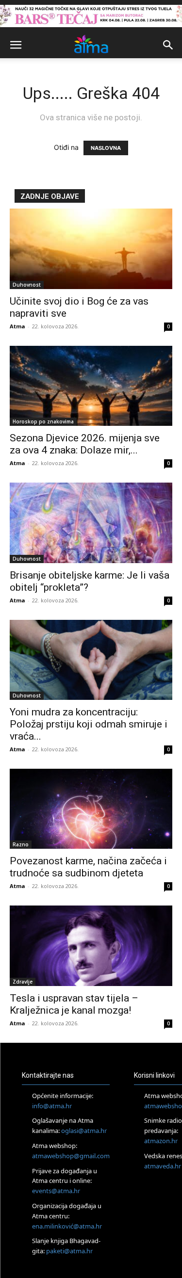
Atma (17, 326)
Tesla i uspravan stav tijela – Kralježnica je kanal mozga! (74, 1004)
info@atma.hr (52, 1105)
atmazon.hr (161, 1140)
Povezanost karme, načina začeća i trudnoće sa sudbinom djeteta (88, 867)
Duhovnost (27, 284)
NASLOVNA (106, 148)
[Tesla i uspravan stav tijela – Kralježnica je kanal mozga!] (91, 946)
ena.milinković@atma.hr (67, 1226)
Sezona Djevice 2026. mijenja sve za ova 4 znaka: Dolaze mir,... (85, 444)
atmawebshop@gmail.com (71, 1155)
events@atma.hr (56, 1190)
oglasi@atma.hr (84, 1130)
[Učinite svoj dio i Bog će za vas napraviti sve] (91, 249)
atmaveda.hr (162, 1166)
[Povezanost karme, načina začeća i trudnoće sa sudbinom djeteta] (91, 809)
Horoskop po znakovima (43, 421)
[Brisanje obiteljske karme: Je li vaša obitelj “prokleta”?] (91, 523)
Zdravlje (23, 981)
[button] (15, 45)
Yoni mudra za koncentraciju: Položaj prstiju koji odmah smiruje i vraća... (88, 724)
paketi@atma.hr (69, 1250)
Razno (21, 844)
